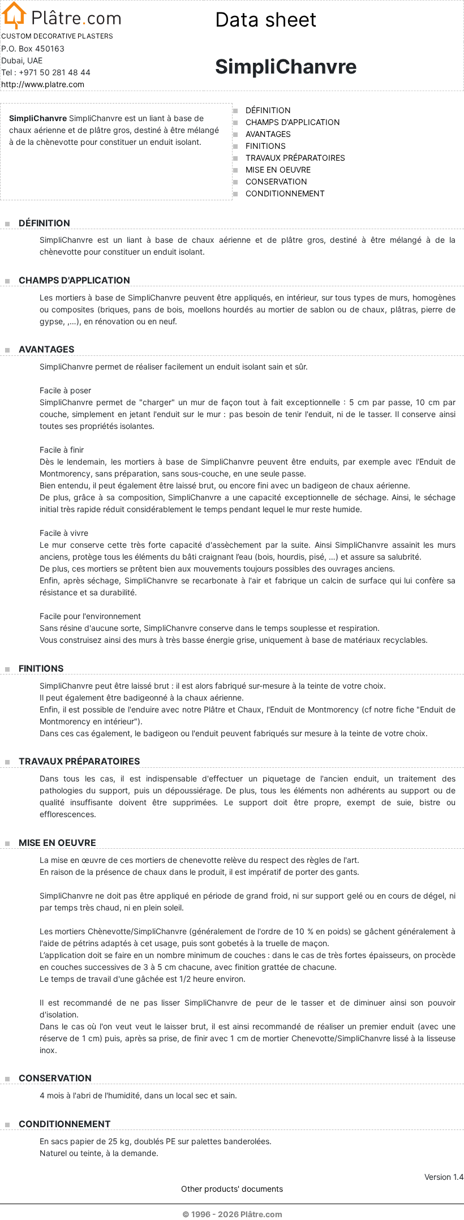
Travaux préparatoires (295, 157)
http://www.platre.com (42, 84)
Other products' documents (232, 1188)
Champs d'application (293, 122)
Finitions (266, 146)
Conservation (276, 181)
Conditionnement (285, 193)
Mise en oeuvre (278, 169)
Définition (268, 110)
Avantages (268, 134)
